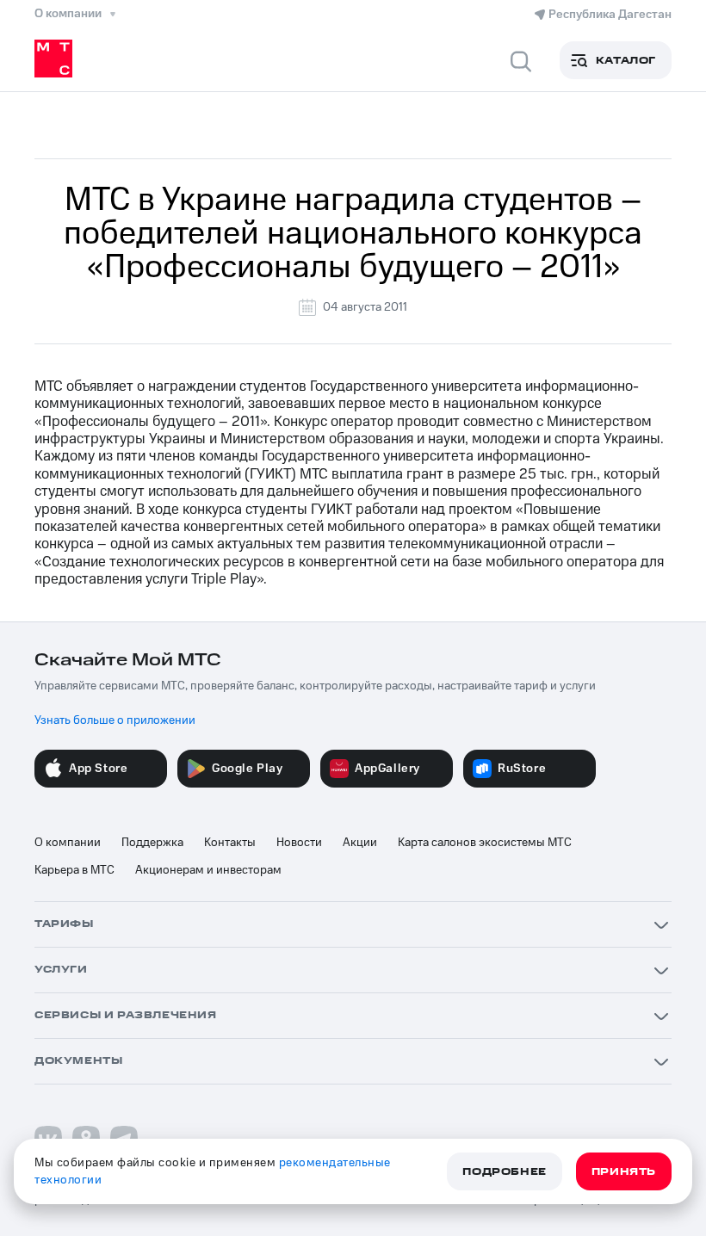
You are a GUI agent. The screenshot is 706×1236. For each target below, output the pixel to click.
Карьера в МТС (74, 870)
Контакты (230, 842)
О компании (67, 842)
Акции (360, 842)
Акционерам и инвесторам (208, 870)
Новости (299, 842)
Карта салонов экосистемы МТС (485, 842)
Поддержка (152, 842)
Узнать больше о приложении (114, 720)
